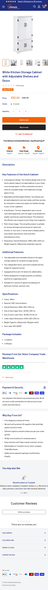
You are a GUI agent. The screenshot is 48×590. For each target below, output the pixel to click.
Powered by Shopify (8, 585)
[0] (43, 6)
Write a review (24, 512)
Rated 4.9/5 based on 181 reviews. (30, 1)
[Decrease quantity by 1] (13, 111)
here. (22, 486)
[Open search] (34, 6)
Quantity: (5, 111)
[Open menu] (3, 7)
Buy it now (24, 127)
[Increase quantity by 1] (25, 111)
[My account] (39, 6)
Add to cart (24, 120)
